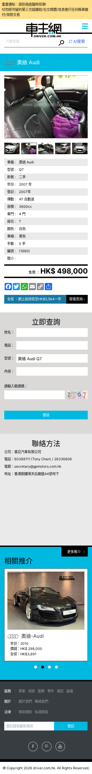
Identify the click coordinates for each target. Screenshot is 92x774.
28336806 (63, 459)
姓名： (9, 332)
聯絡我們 (41, 701)
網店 (60, 691)
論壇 (69, 691)
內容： (9, 371)
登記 (70, 726)
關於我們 (25, 701)
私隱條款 (41, 712)
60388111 (22, 459)
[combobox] (30, 41)
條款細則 (25, 712)
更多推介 (74, 552)
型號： (9, 358)
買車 (22, 691)
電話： (9, 345)
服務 (41, 691)
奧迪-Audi (32, 636)
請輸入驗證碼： (16, 386)
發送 (46, 415)
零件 (50, 691)
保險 (31, 691)
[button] (12, 148)
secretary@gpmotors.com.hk (37, 466)
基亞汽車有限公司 (27, 452)
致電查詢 (76, 299)
